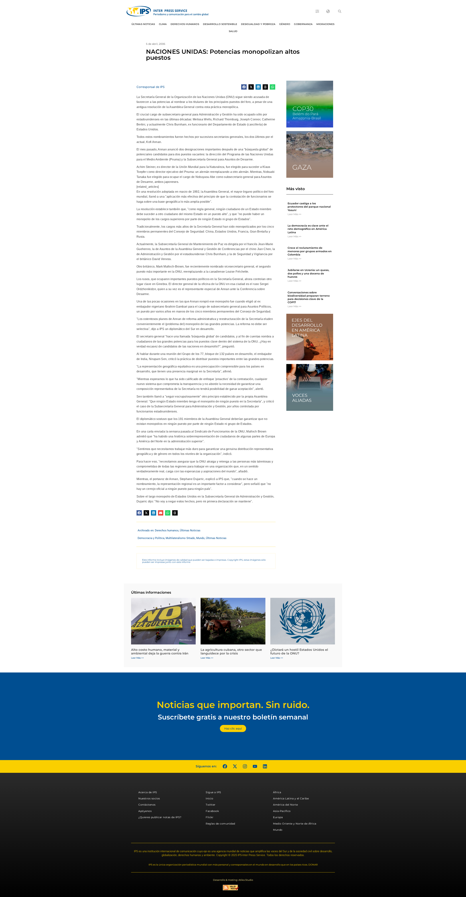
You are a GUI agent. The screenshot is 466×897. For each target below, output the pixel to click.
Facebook (212, 811)
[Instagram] (244, 766)
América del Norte (285, 804)
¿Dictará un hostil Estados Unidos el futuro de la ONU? (299, 651)
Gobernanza (303, 24)
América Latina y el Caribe (291, 798)
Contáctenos (147, 804)
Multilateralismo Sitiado (180, 538)
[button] (339, 11)
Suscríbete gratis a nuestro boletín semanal (233, 717)
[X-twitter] (234, 766)
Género (284, 24)
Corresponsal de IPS (151, 87)
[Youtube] (254, 766)
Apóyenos (145, 811)
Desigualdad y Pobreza (258, 24)
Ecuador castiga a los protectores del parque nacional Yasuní (309, 207)
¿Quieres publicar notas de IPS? (159, 817)
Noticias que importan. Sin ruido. (233, 704)
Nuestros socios (149, 798)
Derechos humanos (185, 24)
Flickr (209, 817)
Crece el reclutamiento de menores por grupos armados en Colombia (310, 251)
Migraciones (325, 24)
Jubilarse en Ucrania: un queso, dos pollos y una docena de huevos (308, 273)
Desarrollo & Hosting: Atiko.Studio (233, 879)
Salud (233, 31)
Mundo (200, 538)
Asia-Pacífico (282, 811)
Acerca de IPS (147, 792)
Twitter (211, 804)
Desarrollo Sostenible (220, 24)
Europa (278, 817)
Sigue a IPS (213, 792)
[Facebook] (224, 766)
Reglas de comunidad (220, 823)
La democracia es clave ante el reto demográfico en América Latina (308, 229)
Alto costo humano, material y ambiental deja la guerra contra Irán (159, 651)
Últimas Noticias (143, 24)
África (277, 792)
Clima (163, 24)
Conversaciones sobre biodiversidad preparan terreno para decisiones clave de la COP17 (309, 297)
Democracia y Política (151, 538)
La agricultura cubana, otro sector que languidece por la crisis (231, 651)
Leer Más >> (294, 214)
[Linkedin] (264, 766)
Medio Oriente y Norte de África (294, 823)
